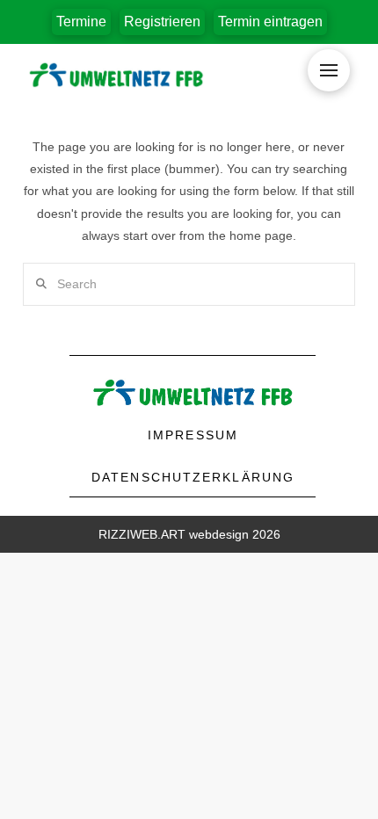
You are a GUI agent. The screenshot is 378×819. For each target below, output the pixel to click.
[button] (162, 22)
